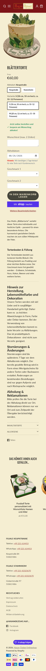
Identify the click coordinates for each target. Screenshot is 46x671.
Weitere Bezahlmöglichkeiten (23, 210)
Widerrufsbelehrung (15, 614)
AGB (8, 610)
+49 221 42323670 (22, 570)
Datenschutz (12, 606)
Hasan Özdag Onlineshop (25, 647)
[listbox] (23, 173)
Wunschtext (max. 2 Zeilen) (21, 137)
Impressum (11, 602)
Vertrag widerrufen (14, 598)
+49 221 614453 (21, 543)
